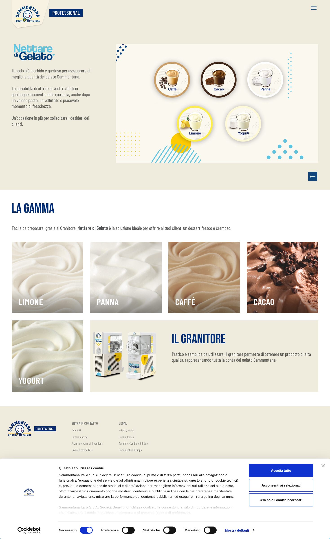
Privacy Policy (126, 430)
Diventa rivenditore (82, 450)
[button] (313, 8)
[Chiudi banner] (323, 465)
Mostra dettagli (237, 530)
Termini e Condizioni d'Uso (133, 443)
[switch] (128, 530)
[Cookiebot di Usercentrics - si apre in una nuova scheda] (29, 530)
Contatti (76, 430)
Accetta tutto (281, 470)
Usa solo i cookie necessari (281, 500)
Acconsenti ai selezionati (281, 485)
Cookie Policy (126, 437)
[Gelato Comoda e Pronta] (312, 176)
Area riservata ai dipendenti (87, 443)
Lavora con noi (80, 437)
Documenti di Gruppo (130, 450)
